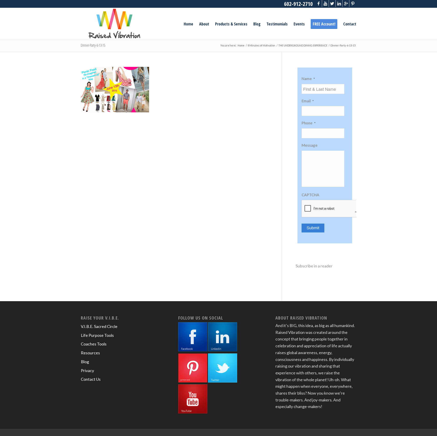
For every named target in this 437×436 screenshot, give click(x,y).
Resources (90, 352)
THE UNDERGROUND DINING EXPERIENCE (302, 45)
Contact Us (91, 379)
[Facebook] (318, 3)
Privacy (87, 370)
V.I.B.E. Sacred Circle (99, 326)
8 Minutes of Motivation (261, 45)
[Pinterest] (352, 3)
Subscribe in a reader (314, 265)
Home (241, 45)
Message (310, 145)
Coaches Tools (94, 343)
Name (308, 78)
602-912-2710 (298, 4)
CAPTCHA (310, 195)
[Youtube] (325, 3)
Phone (308, 123)
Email (308, 101)
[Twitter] (332, 3)
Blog (85, 361)
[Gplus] (346, 3)
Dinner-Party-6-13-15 (93, 45)
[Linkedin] (339, 3)
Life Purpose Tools (97, 335)
